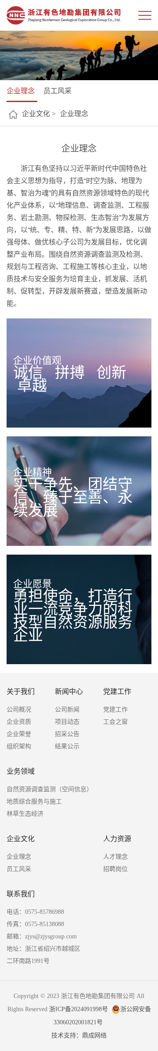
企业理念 (21, 91)
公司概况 (19, 709)
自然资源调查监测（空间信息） (50, 789)
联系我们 (21, 894)
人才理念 (115, 856)
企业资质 (19, 721)
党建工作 (117, 691)
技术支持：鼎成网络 (79, 1035)
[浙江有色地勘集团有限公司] (64, 15)
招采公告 (67, 734)
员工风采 (57, 91)
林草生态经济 (25, 813)
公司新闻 (67, 709)
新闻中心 (69, 691)
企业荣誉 (19, 734)
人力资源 (117, 838)
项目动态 (67, 721)
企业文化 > (39, 113)
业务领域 (21, 771)
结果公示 (67, 746)
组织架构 (19, 746)
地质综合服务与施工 (34, 801)
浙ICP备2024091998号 (78, 1009)
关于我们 (21, 691)
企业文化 (21, 838)
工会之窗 (115, 721)
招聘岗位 (115, 869)
